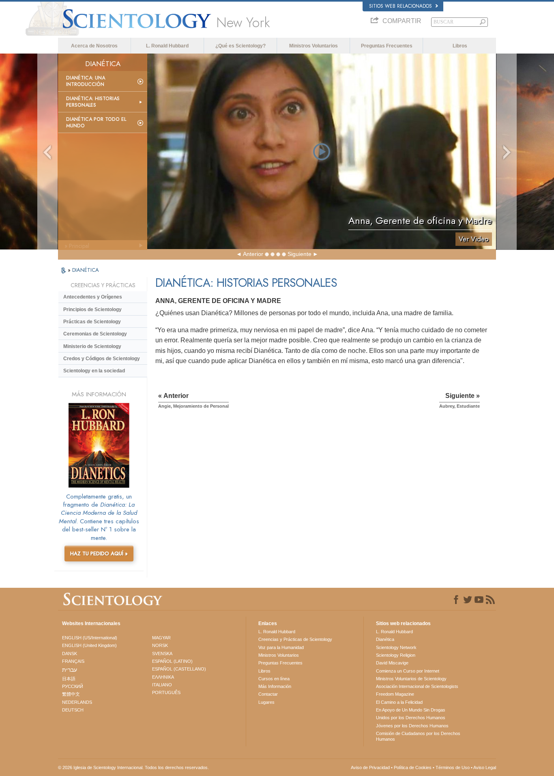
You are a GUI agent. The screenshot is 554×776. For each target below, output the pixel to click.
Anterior (253, 254)
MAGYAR (161, 637)
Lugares (266, 702)
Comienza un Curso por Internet (407, 671)
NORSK (160, 645)
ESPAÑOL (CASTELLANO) (179, 668)
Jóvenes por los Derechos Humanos (412, 725)
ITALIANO (162, 684)
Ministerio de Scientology (92, 346)
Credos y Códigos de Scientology (101, 358)
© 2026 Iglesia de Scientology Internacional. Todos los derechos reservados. (133, 767)
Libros (460, 46)
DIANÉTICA (85, 270)
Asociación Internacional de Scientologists (417, 686)
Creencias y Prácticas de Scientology (295, 639)
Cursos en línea (274, 678)
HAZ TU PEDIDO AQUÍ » (99, 553)
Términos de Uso (453, 767)
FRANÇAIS (73, 661)
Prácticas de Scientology (92, 322)
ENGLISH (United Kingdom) (89, 645)
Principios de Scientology (92, 309)
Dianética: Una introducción (85, 81)
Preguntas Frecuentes (386, 46)
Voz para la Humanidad (281, 647)
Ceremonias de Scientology (95, 334)
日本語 (68, 678)
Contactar (268, 694)
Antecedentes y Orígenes (92, 297)
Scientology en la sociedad (94, 371)
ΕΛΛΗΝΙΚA (163, 677)
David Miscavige (392, 662)
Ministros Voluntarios (313, 46)
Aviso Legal (484, 767)
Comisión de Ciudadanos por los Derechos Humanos (418, 736)
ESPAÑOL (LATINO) (172, 661)
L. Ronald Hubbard (167, 46)
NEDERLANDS (77, 702)
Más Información (274, 686)
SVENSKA (162, 653)
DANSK (69, 653)
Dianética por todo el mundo (96, 122)
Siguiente (299, 254)
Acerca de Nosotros (94, 46)
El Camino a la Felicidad (399, 702)
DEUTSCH (73, 709)
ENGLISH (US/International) (89, 637)
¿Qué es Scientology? (240, 46)
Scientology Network (396, 647)
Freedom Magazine (395, 694)
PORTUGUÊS (166, 692)
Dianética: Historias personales (93, 102)
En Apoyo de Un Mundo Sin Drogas (410, 709)
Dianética (385, 639)
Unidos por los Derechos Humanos (410, 717)
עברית (69, 669)
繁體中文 (71, 694)
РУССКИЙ (72, 686)
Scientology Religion (395, 655)
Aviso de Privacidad (370, 767)
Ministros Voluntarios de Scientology (411, 678)
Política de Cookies (413, 767)
